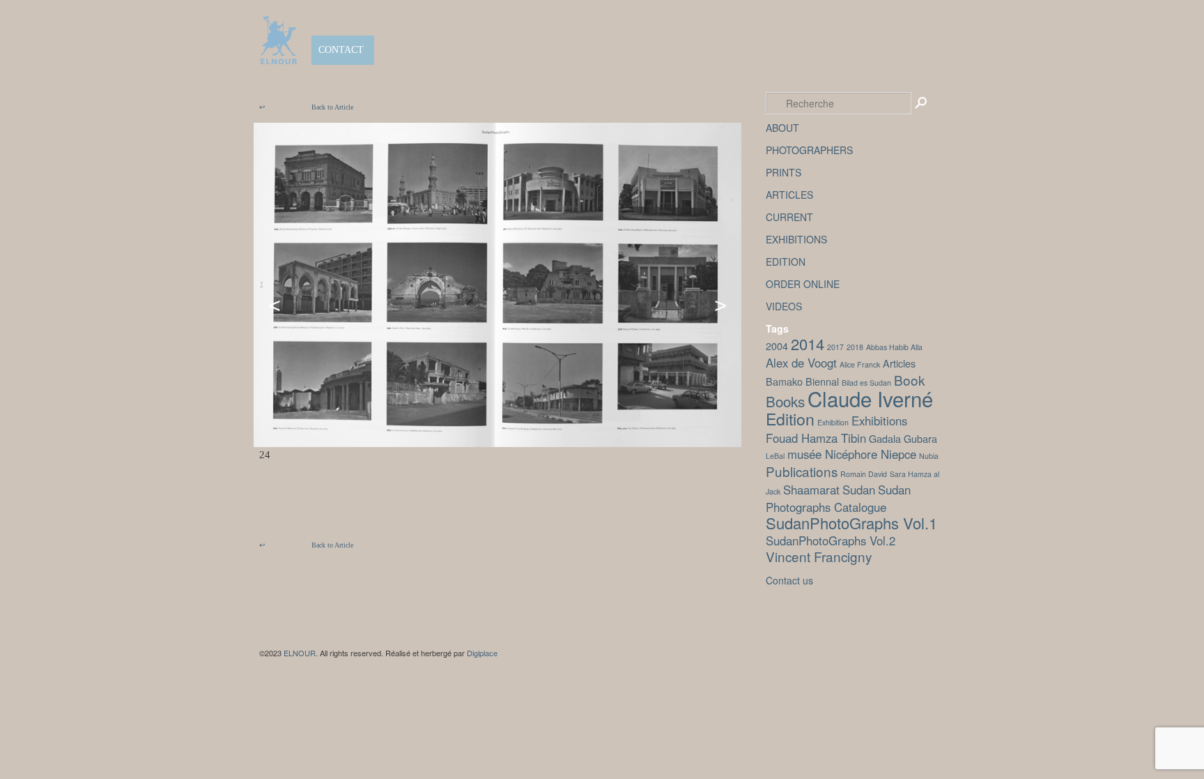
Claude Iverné (870, 398)
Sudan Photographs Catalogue (838, 498)
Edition (790, 418)
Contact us (789, 580)
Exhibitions (879, 420)
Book (909, 379)
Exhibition (833, 422)
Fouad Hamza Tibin (816, 438)
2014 (807, 343)
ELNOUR (300, 652)
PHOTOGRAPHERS (809, 150)
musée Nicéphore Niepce (851, 454)
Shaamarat (811, 489)
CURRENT (789, 217)
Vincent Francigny (819, 556)
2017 (835, 347)
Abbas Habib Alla (894, 347)
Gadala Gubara (903, 438)
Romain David (863, 474)
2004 (777, 345)
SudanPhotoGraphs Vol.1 (851, 523)
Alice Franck (860, 364)
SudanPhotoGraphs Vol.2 (830, 540)
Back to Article (306, 107)
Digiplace (482, 652)
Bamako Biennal (802, 381)
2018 (855, 347)
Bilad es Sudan (866, 382)
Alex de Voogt (801, 362)
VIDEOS (784, 306)
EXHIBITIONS (796, 239)
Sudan (858, 489)
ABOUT (782, 128)
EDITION (785, 262)
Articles (899, 363)
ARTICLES (789, 195)
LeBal (775, 456)
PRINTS (783, 172)
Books (785, 401)
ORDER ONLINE (803, 284)
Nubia (929, 456)
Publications (802, 471)
